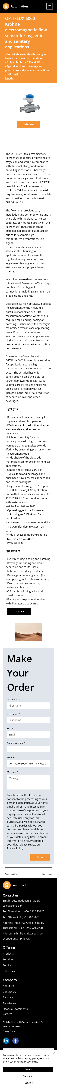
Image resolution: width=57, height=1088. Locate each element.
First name (13, 699)
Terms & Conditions (11, 1026)
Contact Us (9, 991)
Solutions (8, 959)
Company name (16, 743)
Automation (19, 6)
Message (12, 772)
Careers (7, 1014)
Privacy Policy (9, 1031)
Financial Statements (15, 1009)
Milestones (9, 1003)
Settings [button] (29, 1082)
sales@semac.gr (12, 905)
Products (8, 953)
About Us (8, 986)
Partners (8, 997)
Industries (9, 971)
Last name (13, 714)
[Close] (52, 1054)
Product (12, 757)
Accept (28, 1069)
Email (11, 728)
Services (8, 965)
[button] (50, 6)
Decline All (28, 1076)
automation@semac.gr (25, 900)
